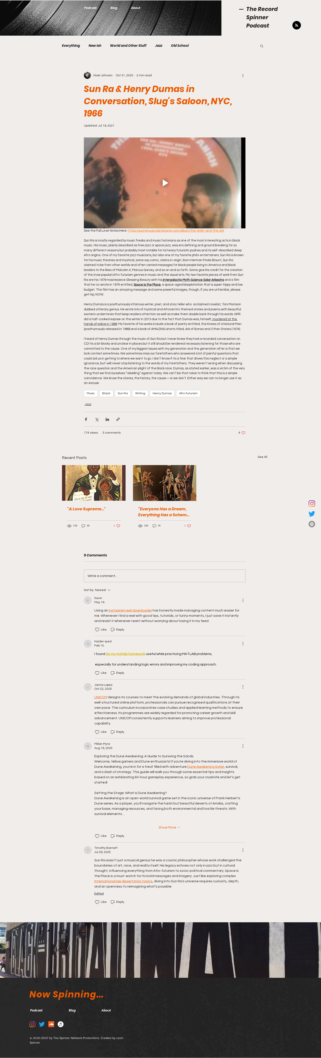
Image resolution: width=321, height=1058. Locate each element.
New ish (95, 46)
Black (106, 393)
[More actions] (242, 75)
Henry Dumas (162, 393)
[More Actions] (242, 600)
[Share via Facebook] (86, 419)
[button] (262, 45)
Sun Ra (123, 393)
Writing (140, 393)
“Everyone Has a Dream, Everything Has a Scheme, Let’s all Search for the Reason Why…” (164, 512)
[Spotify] (312, 524)
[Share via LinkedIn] (107, 419)
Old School (180, 46)
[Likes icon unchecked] (97, 629)
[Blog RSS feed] (296, 25)
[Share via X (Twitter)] (97, 419)
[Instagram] (312, 503)
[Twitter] (312, 514)
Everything (71, 46)
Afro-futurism (188, 393)
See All (262, 457)
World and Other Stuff (128, 46)
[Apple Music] (61, 1024)
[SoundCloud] (51, 1024)
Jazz (158, 46)
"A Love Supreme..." (86, 509)
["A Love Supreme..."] (94, 483)
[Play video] (164, 182)
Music (91, 393)
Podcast (257, 26)
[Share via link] (118, 419)
